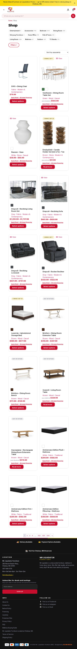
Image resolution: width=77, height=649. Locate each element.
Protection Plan (7, 618)
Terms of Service (7, 634)
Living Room (16, 39)
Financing (5, 611)
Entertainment (15, 31)
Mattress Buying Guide (9, 628)
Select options (18, 101)
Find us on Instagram (49, 604)
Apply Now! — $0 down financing (21, 97)
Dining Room (59, 31)
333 (43, 536)
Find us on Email (48, 607)
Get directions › (7, 575)
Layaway (5, 615)
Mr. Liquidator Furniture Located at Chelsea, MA (17, 631)
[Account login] (68, 9)
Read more (47, 167)
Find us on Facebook (49, 601)
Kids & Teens (48, 35)
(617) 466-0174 (7, 568)
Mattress (29, 39)
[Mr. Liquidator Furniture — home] (10, 9)
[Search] (73, 16)
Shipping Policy (7, 637)
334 (48, 536)
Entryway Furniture (17, 35)
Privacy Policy (7, 621)
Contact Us (6, 605)
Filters (14, 45)
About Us (5, 602)
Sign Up (20, 591)
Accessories (30, 31)
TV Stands (54, 39)
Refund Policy (6, 608)
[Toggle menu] (4, 10)
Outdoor (41, 39)
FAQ (3, 624)
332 (39, 536)
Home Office (33, 35)
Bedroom (45, 31)
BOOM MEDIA (67, 644)
